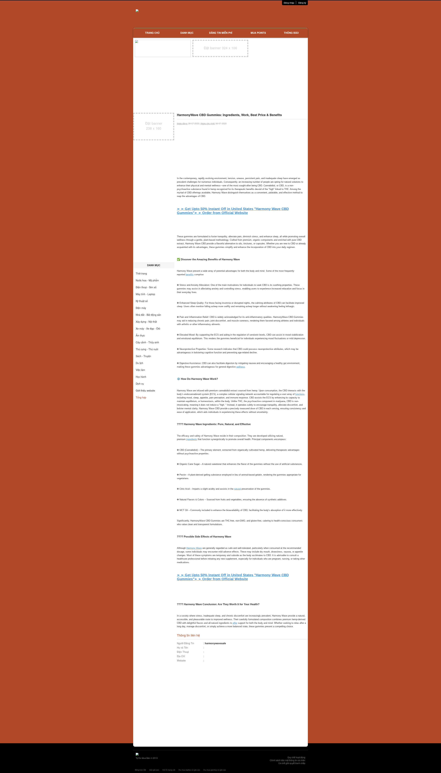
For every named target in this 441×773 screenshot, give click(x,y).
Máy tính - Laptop (145, 294)
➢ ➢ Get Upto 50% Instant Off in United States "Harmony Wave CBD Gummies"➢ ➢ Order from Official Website (233, 211)
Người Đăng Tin (185, 643)
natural (237, 489)
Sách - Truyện (143, 356)
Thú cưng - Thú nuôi (147, 349)
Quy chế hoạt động (296, 757)
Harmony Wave (194, 548)
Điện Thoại (183, 652)
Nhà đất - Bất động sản (148, 314)
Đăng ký (302, 2)
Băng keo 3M (140, 769)
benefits (190, 274)
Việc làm (140, 370)
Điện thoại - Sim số (146, 287)
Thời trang (141, 273)
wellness (240, 366)
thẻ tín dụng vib (168, 769)
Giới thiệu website (145, 390)
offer (235, 623)
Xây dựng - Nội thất (146, 321)
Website (181, 660)
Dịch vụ (140, 383)
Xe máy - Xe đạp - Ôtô (148, 328)
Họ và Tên (182, 647)
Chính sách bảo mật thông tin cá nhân (287, 760)
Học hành (141, 376)
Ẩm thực (140, 335)
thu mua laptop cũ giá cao (189, 769)
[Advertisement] (257, 16)
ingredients (191, 439)
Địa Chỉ (181, 656)
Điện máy (141, 308)
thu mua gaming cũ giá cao (214, 769)
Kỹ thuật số (142, 301)
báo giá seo (154, 769)
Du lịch (139, 363)
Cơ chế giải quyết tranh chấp (291, 763)
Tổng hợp (141, 397)
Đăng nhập (289, 2)
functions (299, 394)
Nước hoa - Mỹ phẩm (147, 280)
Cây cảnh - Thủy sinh (147, 342)
